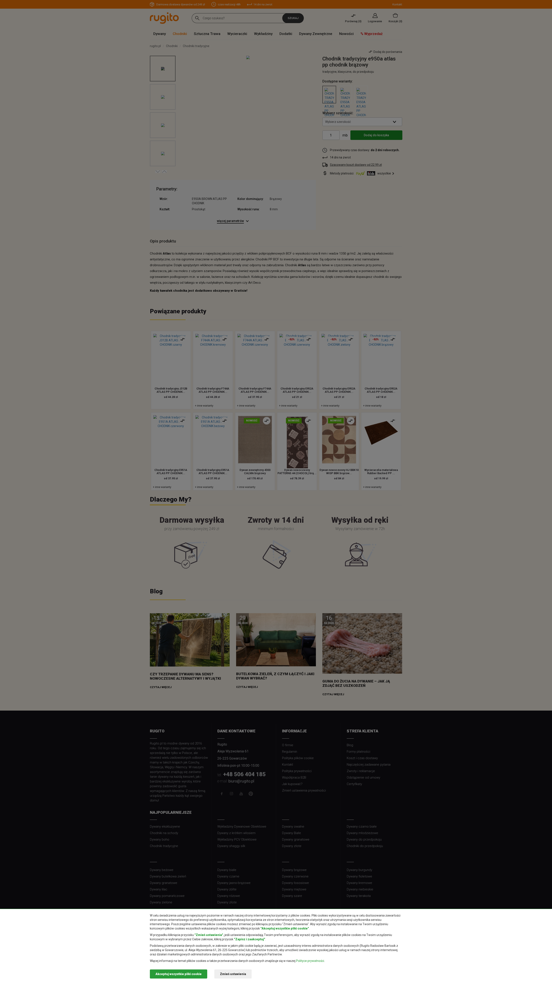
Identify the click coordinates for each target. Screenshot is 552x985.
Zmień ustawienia (233, 974)
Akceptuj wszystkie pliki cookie (178, 974)
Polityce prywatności (310, 961)
